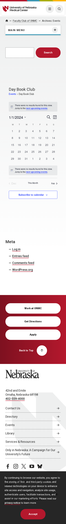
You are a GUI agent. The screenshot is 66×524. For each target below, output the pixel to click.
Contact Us (12, 408)
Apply (33, 334)
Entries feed (20, 256)
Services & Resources (20, 441)
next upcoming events (36, 108)
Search (48, 52)
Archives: (51, 20)
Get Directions (33, 321)
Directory (11, 416)
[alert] (33, 170)
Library (9, 433)
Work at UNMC (33, 308)
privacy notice (12, 502)
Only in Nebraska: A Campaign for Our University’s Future (30, 452)
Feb (53, 183)
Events (12, 94)
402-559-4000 (15, 398)
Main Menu (16, 30)
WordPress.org (22, 269)
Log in (16, 249)
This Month (33, 183)
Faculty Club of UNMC (25, 20)
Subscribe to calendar (31, 194)
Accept (33, 514)
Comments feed (23, 263)
